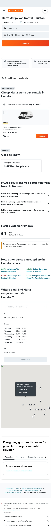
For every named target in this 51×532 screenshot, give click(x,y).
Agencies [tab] (9, 457)
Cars (17, 488)
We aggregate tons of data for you (18, 521)
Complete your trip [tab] (35, 457)
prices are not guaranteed (12, 510)
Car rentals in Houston (32, 490)
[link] (25, 359)
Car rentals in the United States (32, 488)
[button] (4, 10)
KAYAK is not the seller (13, 517)
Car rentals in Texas (15, 490)
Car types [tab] (20, 457)
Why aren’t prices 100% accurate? (18, 525)
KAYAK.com (9, 488)
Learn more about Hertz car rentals (19, 471)
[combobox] (9, 22)
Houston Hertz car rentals (13, 492)
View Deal (42, 136)
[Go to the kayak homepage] (15, 10)
